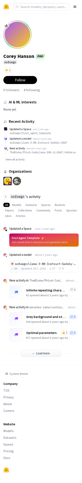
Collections (25, 210)
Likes (8, 216)
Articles (20, 216)
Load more (43, 353)
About (7, 404)
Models (16, 205)
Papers (9, 210)
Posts (58, 210)
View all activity (15, 159)
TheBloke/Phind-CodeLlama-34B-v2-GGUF (45, 280)
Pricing (8, 451)
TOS (6, 390)
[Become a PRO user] (6, 26)
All (6, 205)
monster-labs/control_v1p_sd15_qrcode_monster (47, 307)
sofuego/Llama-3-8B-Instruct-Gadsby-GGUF (38, 142)
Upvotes (71, 210)
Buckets (60, 205)
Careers (8, 410)
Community (43, 210)
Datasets (31, 205)
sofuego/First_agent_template (30, 133)
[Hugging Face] (6, 470)
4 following (32, 90)
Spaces (46, 205)
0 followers (11, 90)
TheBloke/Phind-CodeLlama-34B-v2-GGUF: (43, 152)
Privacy (8, 397)
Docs (6, 458)
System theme (18, 374)
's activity (25, 196)
